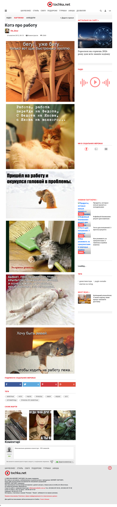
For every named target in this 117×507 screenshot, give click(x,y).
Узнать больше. (44, 499)
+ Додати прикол (67, 18)
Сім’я (43, 11)
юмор (49, 396)
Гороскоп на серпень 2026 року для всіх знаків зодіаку (94, 52)
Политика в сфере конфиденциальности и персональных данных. (37, 496)
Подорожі (52, 11)
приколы (39, 396)
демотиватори (85, 281)
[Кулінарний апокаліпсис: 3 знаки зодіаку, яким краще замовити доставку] (84, 299)
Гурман (63, 11)
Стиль (36, 11)
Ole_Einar (14, 31)
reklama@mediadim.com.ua (37, 488)
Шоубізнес (26, 11)
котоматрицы (12, 400)
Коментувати (33, 35)
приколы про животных (29, 400)
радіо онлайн (100, 281)
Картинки (19, 18)
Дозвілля (81, 11)
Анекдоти (30, 18)
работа (29, 396)
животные (10, 396)
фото (20, 396)
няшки (57, 396)
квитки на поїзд (86, 284)
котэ (66, 396)
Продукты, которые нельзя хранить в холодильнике (100, 205)
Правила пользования (11, 496)
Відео (9, 18)
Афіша (71, 11)
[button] (105, 11)
